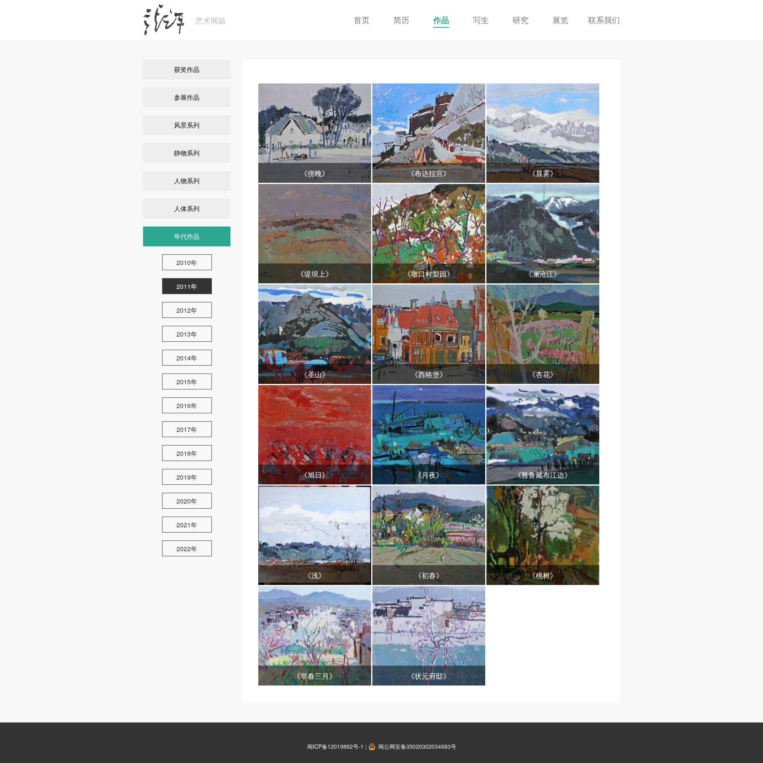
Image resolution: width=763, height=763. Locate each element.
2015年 (186, 381)
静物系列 (186, 152)
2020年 (186, 500)
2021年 (186, 524)
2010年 (186, 262)
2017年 (186, 429)
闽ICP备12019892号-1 (335, 746)
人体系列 (186, 208)
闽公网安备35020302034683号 (417, 746)
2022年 (186, 548)
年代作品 (186, 236)
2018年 (186, 453)
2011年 (186, 286)
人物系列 (186, 180)
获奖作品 (186, 69)
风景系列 (186, 125)
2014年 (186, 357)
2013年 (186, 334)
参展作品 (186, 97)
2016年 (186, 405)
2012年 (186, 310)
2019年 (186, 477)
